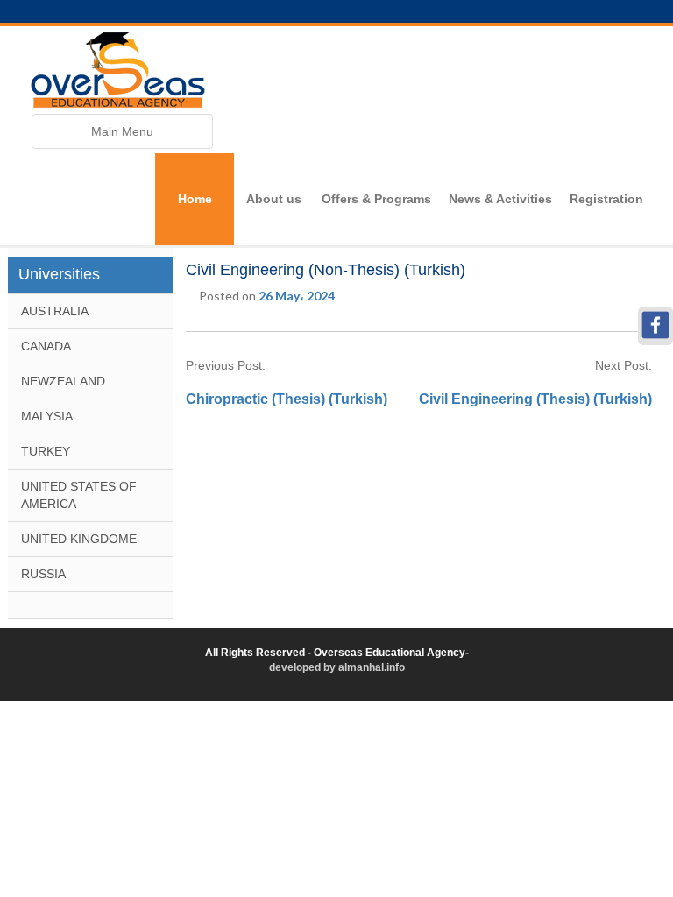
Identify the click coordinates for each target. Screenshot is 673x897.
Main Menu (121, 136)
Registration (606, 199)
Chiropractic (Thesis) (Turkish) (286, 399)
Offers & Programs (376, 199)
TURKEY (45, 451)
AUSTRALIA (55, 311)
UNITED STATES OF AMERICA (79, 495)
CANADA (46, 346)
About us (273, 199)
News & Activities (500, 199)
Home (195, 199)
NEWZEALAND (63, 381)
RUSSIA (43, 574)
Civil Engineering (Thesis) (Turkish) (535, 399)
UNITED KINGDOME (79, 539)
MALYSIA (47, 416)
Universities (59, 274)
